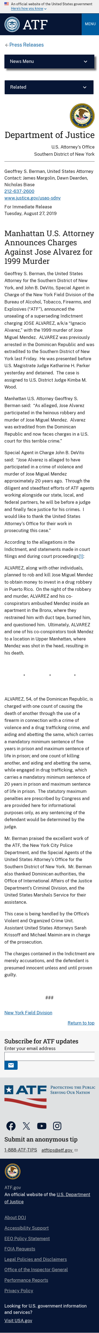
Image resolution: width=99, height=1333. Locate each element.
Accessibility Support (26, 1228)
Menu (90, 24)
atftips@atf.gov (57, 1150)
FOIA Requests (19, 1249)
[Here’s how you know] (49, 6)
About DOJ (15, 1217)
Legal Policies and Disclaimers (35, 1259)
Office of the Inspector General (36, 1269)
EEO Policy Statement (27, 1238)
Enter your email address (30, 1048)
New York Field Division (28, 1012)
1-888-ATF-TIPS (20, 1150)
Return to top (81, 1023)
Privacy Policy (18, 1290)
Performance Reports (26, 1280)
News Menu (22, 61)
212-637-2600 (19, 191)
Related (18, 87)
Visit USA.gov (18, 1320)
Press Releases (26, 45)
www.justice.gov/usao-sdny (32, 198)
